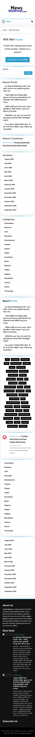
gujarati (27, 387)
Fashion (7, 244)
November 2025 (10, 197)
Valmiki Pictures (12, 426)
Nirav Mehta (10, 410)
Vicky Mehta (23, 426)
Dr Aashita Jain (13, 375)
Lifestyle (17, 406)
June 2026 (8, 167)
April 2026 (8, 176)
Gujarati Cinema (9, 391)
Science (7, 282)
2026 (7, 359)
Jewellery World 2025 (13, 402)
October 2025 (9, 201)
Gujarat (7, 249)
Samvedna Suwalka (11, 414)
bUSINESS (27, 363)
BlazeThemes (26, 733)
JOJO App (24, 402)
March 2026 (8, 180)
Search (5, 69)
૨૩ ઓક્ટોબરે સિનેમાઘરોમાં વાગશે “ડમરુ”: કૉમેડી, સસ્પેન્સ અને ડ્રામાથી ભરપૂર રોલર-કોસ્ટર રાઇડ (17, 88)
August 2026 (9, 159)
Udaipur (17, 422)
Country (12, 367)
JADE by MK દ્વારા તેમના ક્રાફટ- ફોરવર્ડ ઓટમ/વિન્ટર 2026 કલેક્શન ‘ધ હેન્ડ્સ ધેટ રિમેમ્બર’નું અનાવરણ (17, 109)
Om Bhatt (18, 410)
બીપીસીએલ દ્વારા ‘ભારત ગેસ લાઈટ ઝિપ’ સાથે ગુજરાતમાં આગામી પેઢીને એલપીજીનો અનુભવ (17, 117)
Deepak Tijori (20, 367)
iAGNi (28, 391)
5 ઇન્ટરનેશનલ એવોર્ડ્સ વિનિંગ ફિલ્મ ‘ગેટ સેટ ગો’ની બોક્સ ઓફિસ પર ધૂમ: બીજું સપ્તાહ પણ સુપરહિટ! (17, 126)
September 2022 (10, 210)
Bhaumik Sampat (16, 363)
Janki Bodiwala (14, 398)
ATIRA (6, 363)
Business (7, 227)
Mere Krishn (25, 406)
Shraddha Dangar (24, 414)
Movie (6, 261)
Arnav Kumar (25, 359)
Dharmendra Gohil (12, 371)
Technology (8, 291)
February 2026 (9, 184)
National (7, 265)
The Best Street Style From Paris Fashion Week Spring (19, 439)
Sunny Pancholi (26, 418)
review (26, 410)
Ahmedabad (8, 223)
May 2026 (7, 172)
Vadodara (25, 422)
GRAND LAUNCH (10, 387)
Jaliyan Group (23, 395)
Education (8, 236)
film (26, 379)
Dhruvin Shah (23, 371)
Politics (7, 270)
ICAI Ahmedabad (11, 395)
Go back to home (17, 59)
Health (6, 253)
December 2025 (10, 193)
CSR (6, 232)
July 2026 (7, 163)
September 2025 (10, 206)
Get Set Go (22, 383)
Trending (9, 422)
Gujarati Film (20, 391)
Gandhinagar (12, 383)
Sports (6, 287)
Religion (7, 274)
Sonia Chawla (8, 418)
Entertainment (9, 240)
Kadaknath (9, 406)
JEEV (22, 398)
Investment (8, 257)
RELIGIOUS (8, 278)
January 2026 (9, 189)
